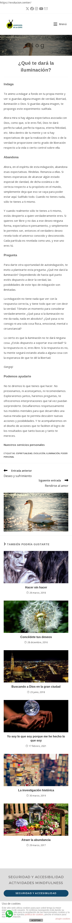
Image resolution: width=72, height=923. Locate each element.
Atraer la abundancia (36, 839)
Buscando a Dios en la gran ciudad (36, 686)
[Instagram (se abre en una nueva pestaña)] (36, 9)
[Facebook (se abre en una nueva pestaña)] (31, 9)
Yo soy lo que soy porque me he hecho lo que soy (36, 738)
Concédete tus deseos (36, 637)
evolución (39, 453)
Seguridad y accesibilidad (36, 893)
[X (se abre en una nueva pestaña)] (27, 9)
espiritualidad (24, 453)
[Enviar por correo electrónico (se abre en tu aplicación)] (45, 9)
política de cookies (34, 914)
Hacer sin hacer (36, 587)
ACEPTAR (36, 920)
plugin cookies (63, 918)
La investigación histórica (36, 790)
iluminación (53, 453)
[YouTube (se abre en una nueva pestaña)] (40, 9)
